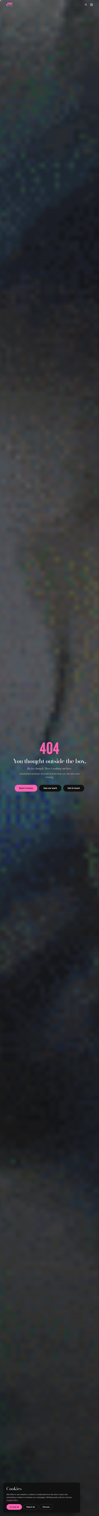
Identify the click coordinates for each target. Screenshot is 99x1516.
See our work (50, 788)
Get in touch (74, 788)
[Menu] (91, 4)
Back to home (26, 788)
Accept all (14, 1507)
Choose (46, 1507)
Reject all (30, 1507)
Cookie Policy (12, 1500)
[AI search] (86, 5)
